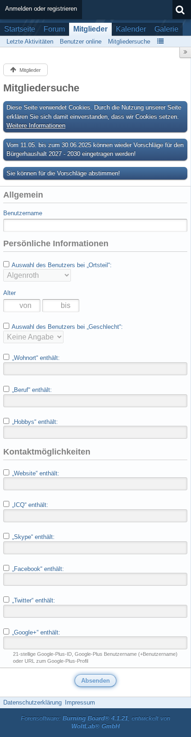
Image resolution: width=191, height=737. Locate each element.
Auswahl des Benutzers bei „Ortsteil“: (61, 265)
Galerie (166, 29)
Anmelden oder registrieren (41, 8)
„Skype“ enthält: (32, 536)
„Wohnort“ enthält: (35, 357)
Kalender (131, 29)
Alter (9, 292)
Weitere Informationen (35, 125)
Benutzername (22, 213)
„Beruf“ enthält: (31, 389)
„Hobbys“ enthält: (34, 421)
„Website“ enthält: (34, 473)
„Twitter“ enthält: (32, 600)
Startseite (19, 29)
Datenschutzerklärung (32, 702)
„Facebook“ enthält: (37, 568)
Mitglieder (90, 29)
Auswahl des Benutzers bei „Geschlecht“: (66, 326)
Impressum (80, 702)
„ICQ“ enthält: (29, 504)
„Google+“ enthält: (35, 632)
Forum (54, 29)
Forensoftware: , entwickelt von (95, 722)
